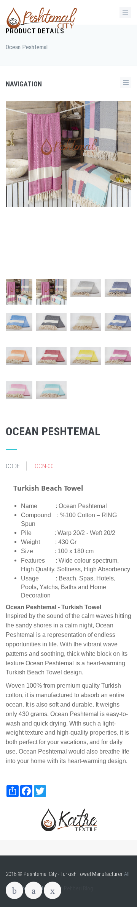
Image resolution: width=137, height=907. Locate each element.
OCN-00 (44, 466)
